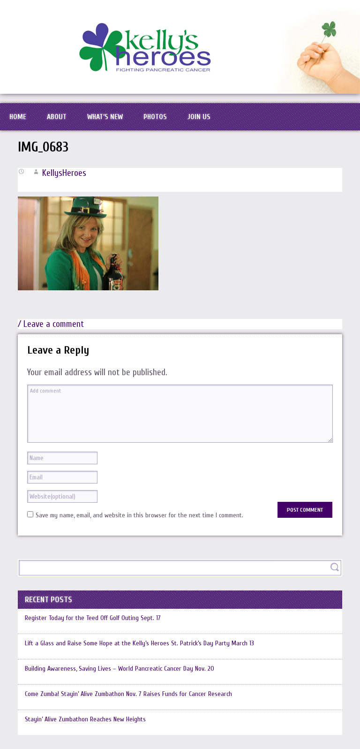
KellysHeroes (64, 173)
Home (17, 117)
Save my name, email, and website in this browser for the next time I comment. (139, 515)
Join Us (199, 117)
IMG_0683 (43, 147)
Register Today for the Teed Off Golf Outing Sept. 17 (93, 618)
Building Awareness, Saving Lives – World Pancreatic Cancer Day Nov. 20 (119, 669)
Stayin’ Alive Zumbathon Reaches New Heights (85, 719)
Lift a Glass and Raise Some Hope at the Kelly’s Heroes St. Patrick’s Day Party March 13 (139, 643)
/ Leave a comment (51, 324)
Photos (155, 117)
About (57, 117)
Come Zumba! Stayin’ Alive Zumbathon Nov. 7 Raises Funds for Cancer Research (128, 694)
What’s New (105, 117)
